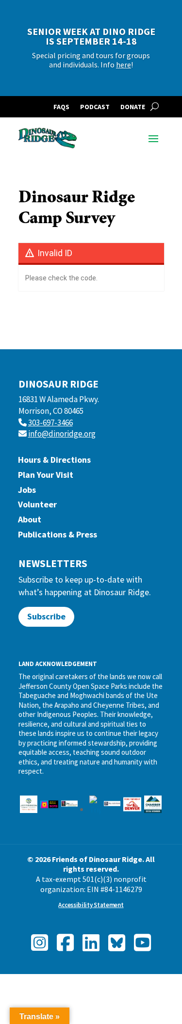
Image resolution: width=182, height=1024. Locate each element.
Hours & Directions (54, 462)
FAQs (61, 107)
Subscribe (46, 616)
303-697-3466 (50, 422)
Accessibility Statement (90, 905)
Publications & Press (57, 536)
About (29, 521)
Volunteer (37, 506)
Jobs (27, 492)
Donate (132, 107)
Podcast (95, 107)
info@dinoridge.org (62, 433)
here (123, 64)
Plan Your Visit (45, 477)
